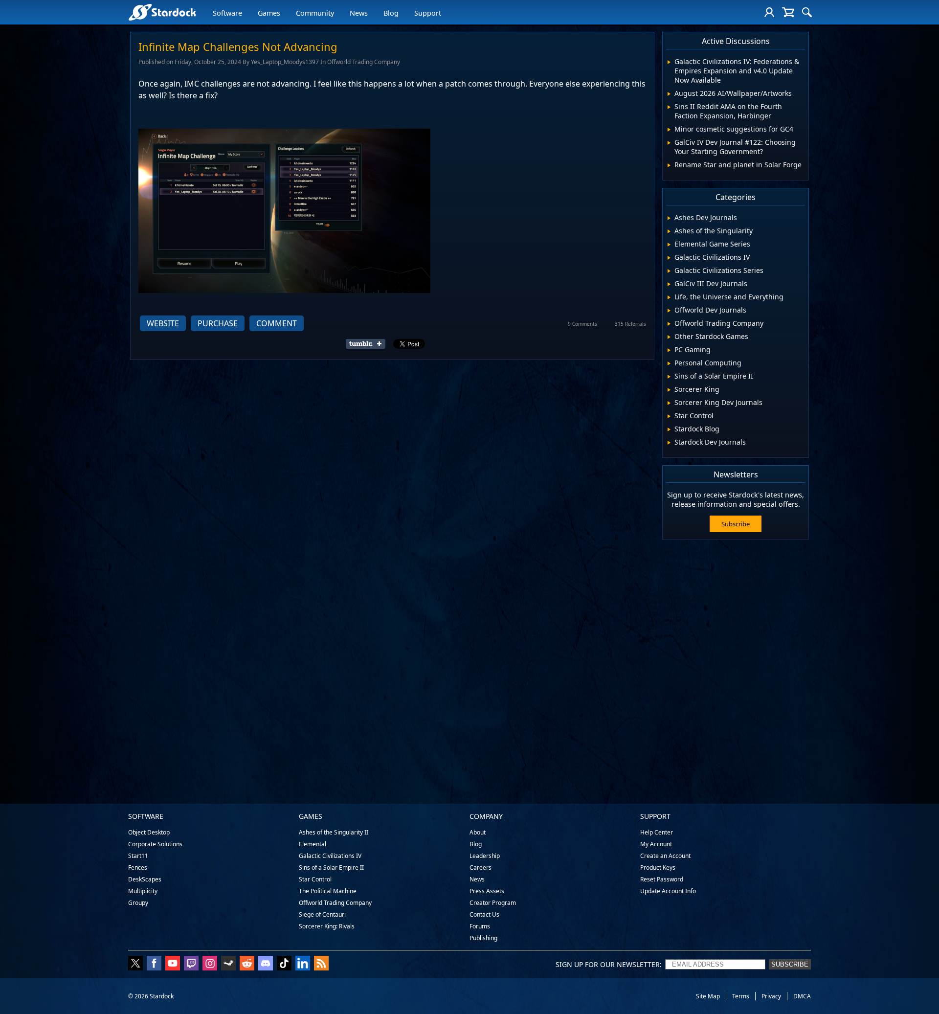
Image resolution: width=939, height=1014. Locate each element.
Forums (480, 926)
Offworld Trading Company (335, 903)
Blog (391, 13)
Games (269, 13)
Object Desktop (149, 832)
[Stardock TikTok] (284, 964)
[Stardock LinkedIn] (302, 964)
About (478, 832)
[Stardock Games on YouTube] (172, 964)
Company (486, 816)
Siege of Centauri (322, 914)
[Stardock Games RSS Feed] (321, 964)
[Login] (769, 12)
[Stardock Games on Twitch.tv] (191, 964)
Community (315, 13)
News (359, 13)
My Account (656, 844)
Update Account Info (668, 891)
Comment (276, 323)
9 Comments (582, 323)
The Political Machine (328, 891)
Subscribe (735, 523)
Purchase (218, 323)
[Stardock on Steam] (228, 964)
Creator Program (493, 903)
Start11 (138, 856)
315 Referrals (630, 323)
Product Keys (657, 867)
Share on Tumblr (368, 344)
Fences (137, 867)
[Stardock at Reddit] (247, 964)
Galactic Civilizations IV (330, 856)
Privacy (771, 996)
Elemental (312, 844)
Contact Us (484, 914)
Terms (740, 996)
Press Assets (487, 891)
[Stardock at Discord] (265, 964)
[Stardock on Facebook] (154, 964)
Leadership (485, 856)
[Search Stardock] (807, 12)
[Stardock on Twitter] (135, 964)
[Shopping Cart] (788, 12)
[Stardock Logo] (162, 12)
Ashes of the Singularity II (333, 832)
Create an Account (665, 856)
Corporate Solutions (155, 844)
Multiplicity (142, 891)
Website (163, 323)
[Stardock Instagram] (209, 964)
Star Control (315, 879)
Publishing (483, 938)
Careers (481, 867)
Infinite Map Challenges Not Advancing (237, 46)
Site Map (708, 996)
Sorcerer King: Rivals (327, 926)
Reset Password (661, 879)
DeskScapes (144, 879)
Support (427, 13)
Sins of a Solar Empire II (331, 867)
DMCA (802, 996)
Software (227, 13)
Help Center (656, 832)
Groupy (138, 903)
